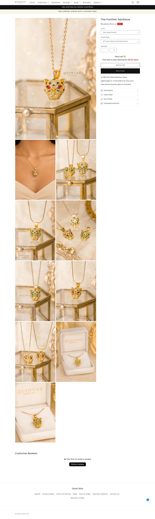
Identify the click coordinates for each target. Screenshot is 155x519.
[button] (43, 2)
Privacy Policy (48, 494)
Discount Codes (77, 498)
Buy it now (120, 71)
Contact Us (114, 494)
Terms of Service (63, 494)
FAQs (75, 494)
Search (37, 494)
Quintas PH (25, 514)
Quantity (104, 46)
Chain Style (105, 37)
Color (103, 28)
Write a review (77, 464)
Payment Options (100, 494)
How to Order (84, 494)
